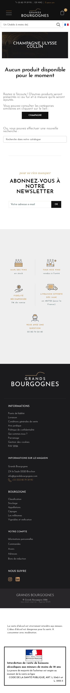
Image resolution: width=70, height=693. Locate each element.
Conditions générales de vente (23, 421)
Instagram (10, 579)
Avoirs (11, 549)
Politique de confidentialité (21, 430)
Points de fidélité (16, 413)
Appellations (14, 507)
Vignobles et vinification (20, 520)
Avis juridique (14, 426)
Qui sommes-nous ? (17, 434)
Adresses (12, 554)
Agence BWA (44, 602)
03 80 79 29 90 (24, 3)
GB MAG (38, 3)
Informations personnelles (20, 539)
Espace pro (49, 3)
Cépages (12, 511)
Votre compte (17, 531)
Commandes (14, 544)
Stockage (12, 503)
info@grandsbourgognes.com (22, 476)
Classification (14, 499)
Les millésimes (15, 515)
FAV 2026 (13, 446)
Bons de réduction (17, 559)
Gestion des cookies (18, 442)
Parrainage (13, 438)
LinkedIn (17, 579)
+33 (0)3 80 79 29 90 (22, 480)
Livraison (12, 417)
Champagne (35, 115)
